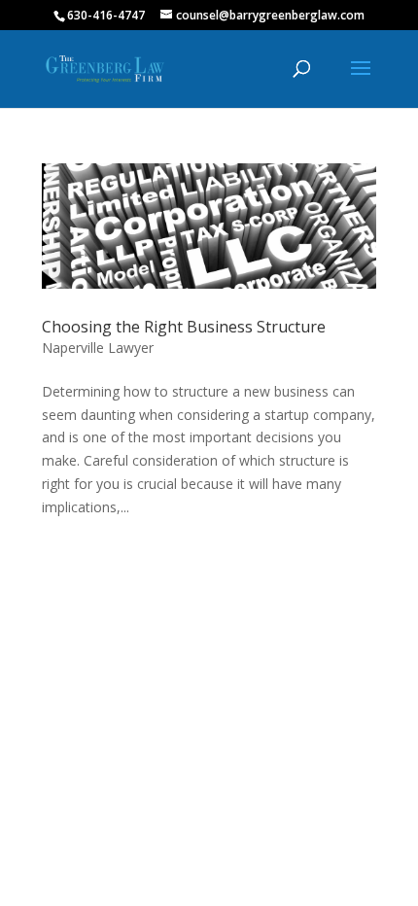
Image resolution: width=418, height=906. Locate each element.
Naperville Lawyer (98, 347)
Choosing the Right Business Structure (184, 326)
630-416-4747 (106, 15)
